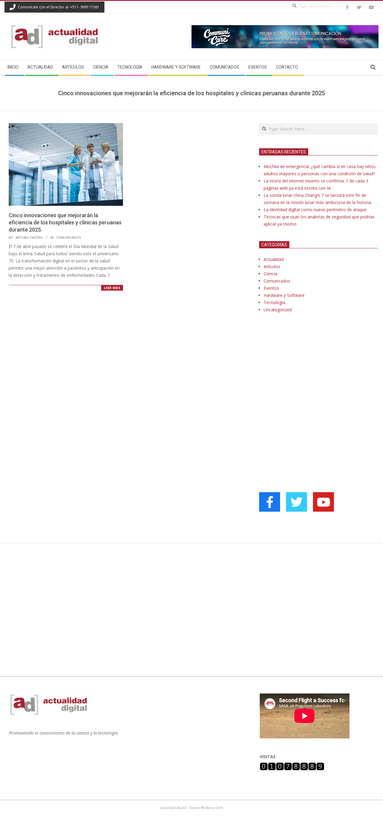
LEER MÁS (112, 287)
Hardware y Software (284, 295)
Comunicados (68, 237)
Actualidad (274, 259)
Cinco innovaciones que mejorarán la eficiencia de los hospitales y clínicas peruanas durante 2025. (65, 222)
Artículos (272, 266)
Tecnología (274, 302)
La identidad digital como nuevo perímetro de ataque (315, 209)
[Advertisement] (304, 378)
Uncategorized (278, 309)
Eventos (271, 288)
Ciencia (270, 273)
